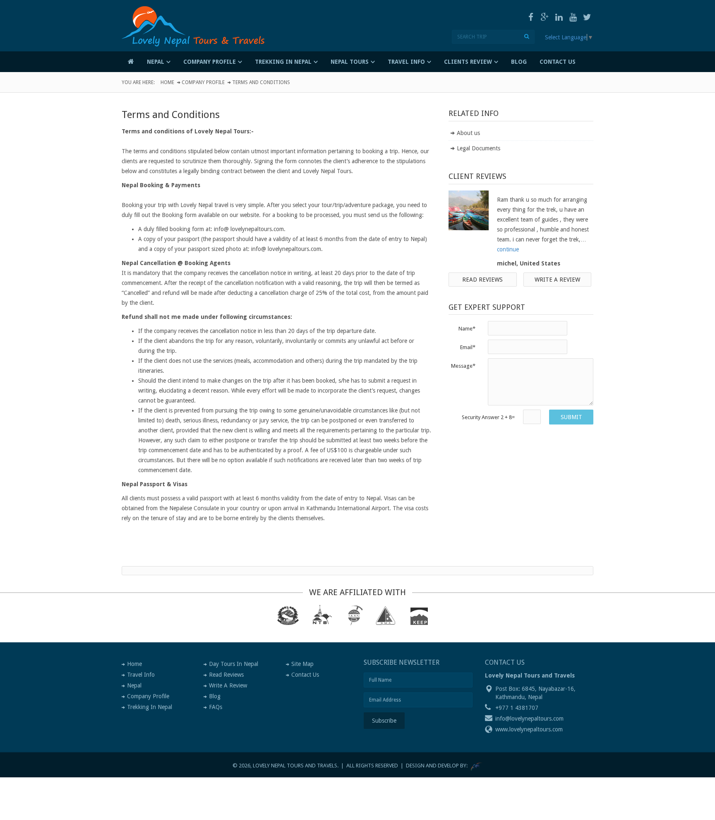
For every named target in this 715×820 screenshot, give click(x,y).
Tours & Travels (198, 38)
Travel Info (141, 674)
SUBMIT (571, 417)
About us (468, 133)
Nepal (134, 685)
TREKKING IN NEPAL (283, 61)
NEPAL (155, 61)
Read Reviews (482, 279)
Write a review (557, 279)
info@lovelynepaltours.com (529, 718)
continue (508, 249)
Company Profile (203, 82)
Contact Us (305, 674)
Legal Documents (478, 148)
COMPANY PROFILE (209, 61)
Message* (463, 366)
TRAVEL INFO (406, 61)
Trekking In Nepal (149, 707)
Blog (215, 696)
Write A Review (228, 685)
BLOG (519, 61)
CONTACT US (558, 61)
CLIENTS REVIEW (468, 61)
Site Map (302, 664)
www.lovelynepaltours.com (529, 729)
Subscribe (384, 720)
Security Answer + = (488, 417)
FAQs (215, 707)
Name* (466, 329)
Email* (467, 347)
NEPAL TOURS (350, 61)
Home (167, 82)
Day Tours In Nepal (233, 664)
